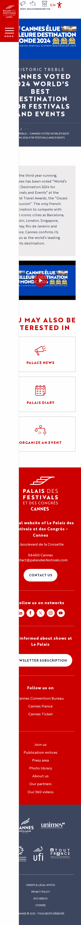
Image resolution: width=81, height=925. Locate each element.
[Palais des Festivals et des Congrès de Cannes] (40, 493)
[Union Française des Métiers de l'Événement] (52, 825)
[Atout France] (60, 853)
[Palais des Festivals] (9, 12)
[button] (53, 5)
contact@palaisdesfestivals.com (41, 560)
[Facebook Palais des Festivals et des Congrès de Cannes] (30, 613)
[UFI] (38, 853)
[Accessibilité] (59, 5)
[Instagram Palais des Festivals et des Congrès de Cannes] (51, 613)
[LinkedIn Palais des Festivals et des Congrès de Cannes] (20, 613)
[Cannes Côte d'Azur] (25, 825)
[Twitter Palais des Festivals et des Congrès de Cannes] (41, 613)
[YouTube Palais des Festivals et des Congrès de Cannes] (61, 613)
